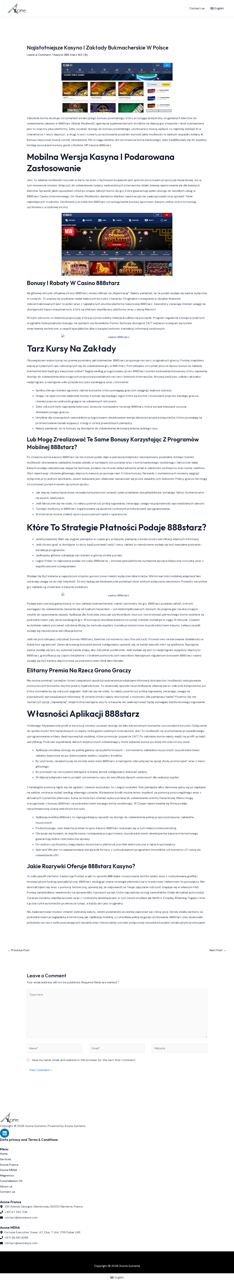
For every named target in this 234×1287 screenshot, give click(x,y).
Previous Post (19, 950)
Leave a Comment (39, 55)
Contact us (197, 8)
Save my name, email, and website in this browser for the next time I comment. (84, 1060)
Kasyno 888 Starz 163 (68, 55)
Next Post (218, 950)
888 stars (114, 876)
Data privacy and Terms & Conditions (29, 1140)
